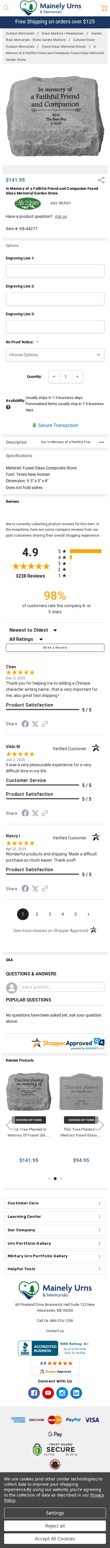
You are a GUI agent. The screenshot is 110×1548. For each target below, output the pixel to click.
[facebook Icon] (34, 1393)
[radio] (81, 551)
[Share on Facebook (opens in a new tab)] (25, 725)
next (101, 1125)
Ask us (61, 216)
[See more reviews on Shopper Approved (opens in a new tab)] (45, 725)
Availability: (16, 400)
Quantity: (34, 376)
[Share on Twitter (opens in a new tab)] (35, 724)
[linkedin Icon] (76, 1393)
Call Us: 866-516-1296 (55, 1320)
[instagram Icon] (62, 1393)
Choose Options (29, 1120)
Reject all (55, 1526)
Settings (55, 1513)
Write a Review (55, 648)
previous (9, 1125)
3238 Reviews (35, 576)
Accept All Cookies (55, 1538)
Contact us (55, 1331)
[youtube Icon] (48, 1393)
